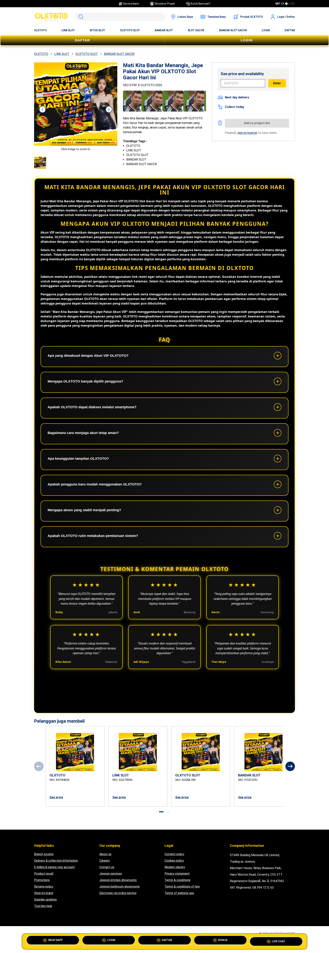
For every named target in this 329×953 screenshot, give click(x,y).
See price (56, 797)
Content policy (174, 854)
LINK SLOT (68, 30)
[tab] (161, 811)
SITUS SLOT (97, 30)
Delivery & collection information (56, 860)
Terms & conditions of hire (182, 886)
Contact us (106, 867)
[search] (119, 17)
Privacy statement (177, 873)
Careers (104, 860)
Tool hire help (43, 906)
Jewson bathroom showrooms (119, 886)
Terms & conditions (177, 880)
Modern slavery (174, 867)
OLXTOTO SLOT (130, 30)
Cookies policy (174, 860)
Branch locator (44, 854)
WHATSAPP (55, 941)
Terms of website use (179, 893)
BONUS (222, 941)
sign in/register (247, 133)
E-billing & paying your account (54, 867)
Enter (277, 83)
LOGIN (266, 30)
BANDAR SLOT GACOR (233, 30)
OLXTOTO (40, 30)
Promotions (42, 880)
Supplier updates (45, 899)
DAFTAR (290, 30)
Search (80, 17)
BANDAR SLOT (164, 30)
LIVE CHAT (278, 940)
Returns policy (43, 886)
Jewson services (110, 873)
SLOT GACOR (196, 30)
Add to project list (257, 123)
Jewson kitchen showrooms (118, 880)
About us (105, 854)
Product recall (43, 873)
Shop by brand (43, 893)
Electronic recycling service (118, 893)
